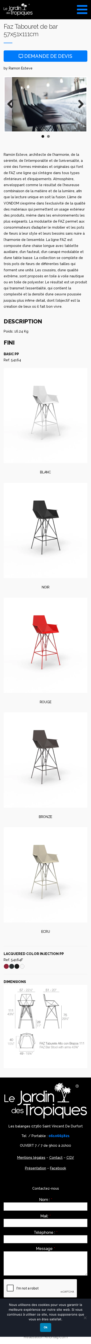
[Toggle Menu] (82, 8)
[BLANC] (45, 415)
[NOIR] (45, 530)
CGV (70, 1158)
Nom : (45, 1200)
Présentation (35, 1168)
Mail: (45, 1216)
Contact (56, 1158)
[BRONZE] (45, 759)
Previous (12, 104)
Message (45, 1249)
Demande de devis (47, 56)
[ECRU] (45, 874)
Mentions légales (31, 1158)
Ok (46, 1327)
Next (79, 104)
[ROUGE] (45, 645)
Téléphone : (46, 1233)
